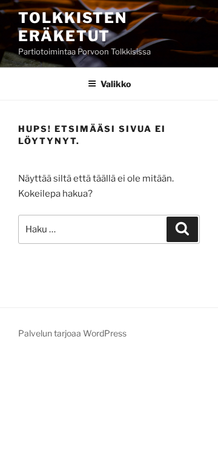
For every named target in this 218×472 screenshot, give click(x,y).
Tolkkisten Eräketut (72, 27)
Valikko (116, 84)
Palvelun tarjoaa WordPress (72, 333)
